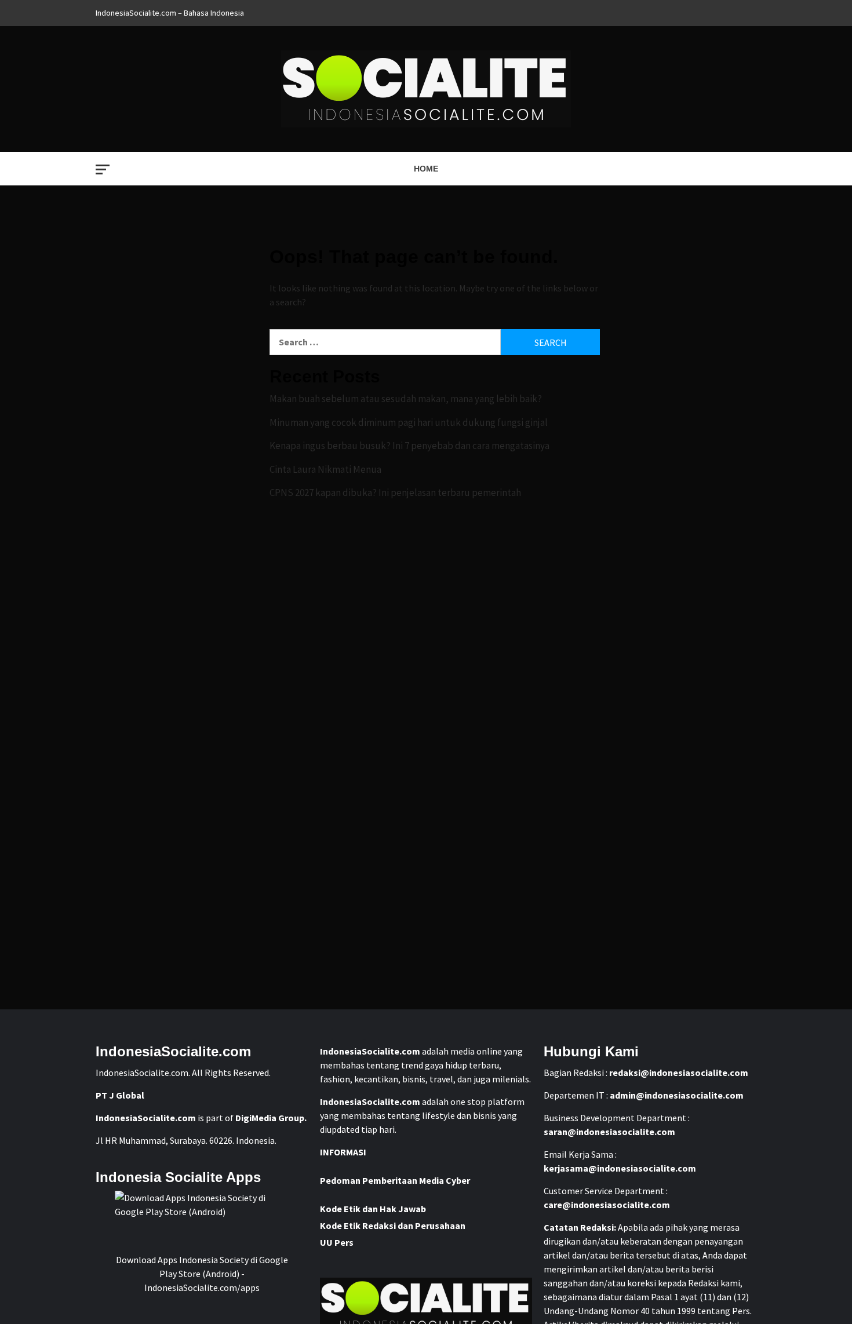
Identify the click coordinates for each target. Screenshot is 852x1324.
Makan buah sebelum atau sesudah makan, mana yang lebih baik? (406, 398)
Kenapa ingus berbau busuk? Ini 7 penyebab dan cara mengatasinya (409, 445)
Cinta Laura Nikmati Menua (325, 469)
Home (426, 168)
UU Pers (337, 1242)
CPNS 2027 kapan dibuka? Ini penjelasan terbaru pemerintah (395, 492)
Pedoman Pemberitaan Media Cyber (395, 1180)
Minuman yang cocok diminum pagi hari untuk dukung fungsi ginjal (409, 422)
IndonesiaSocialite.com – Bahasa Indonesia (170, 13)
